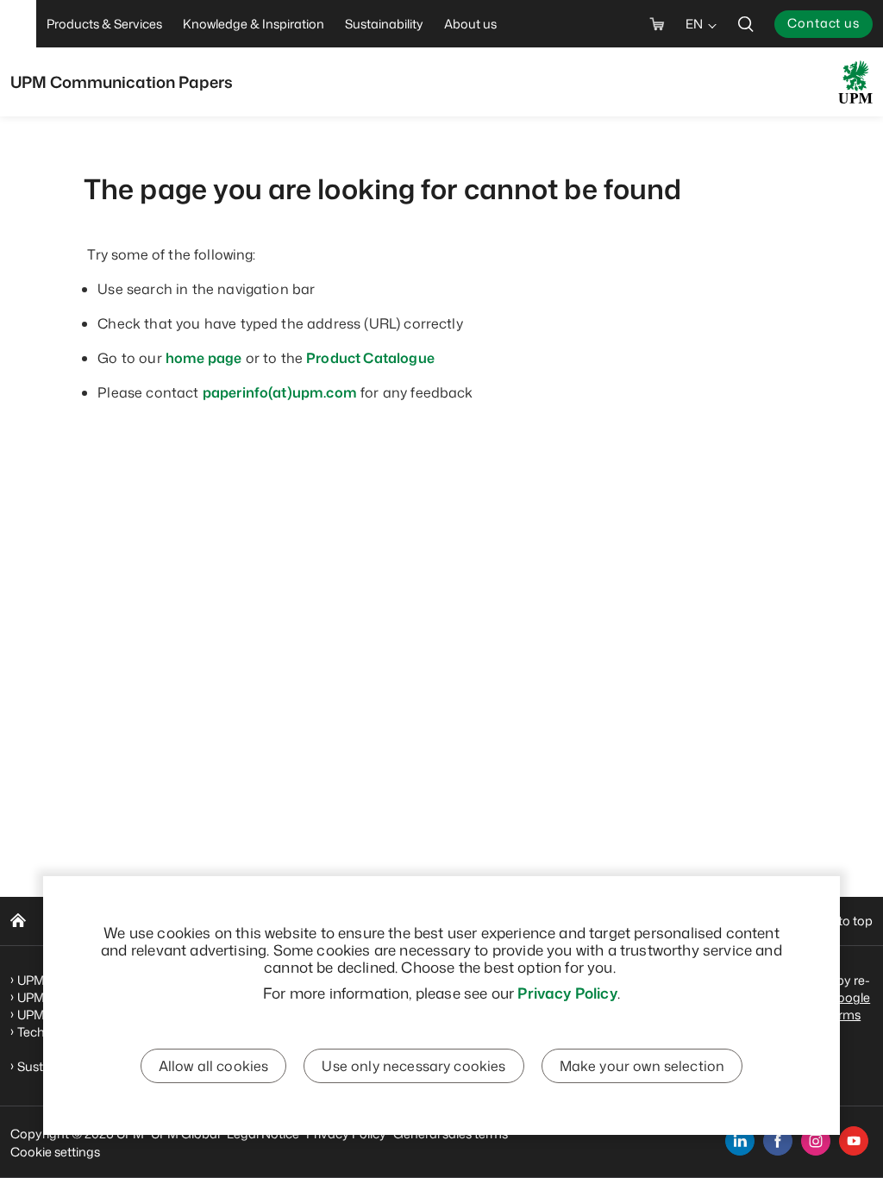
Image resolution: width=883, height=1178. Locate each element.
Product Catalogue (370, 357)
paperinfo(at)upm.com (280, 392)
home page (203, 357)
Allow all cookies (214, 1065)
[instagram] (815, 1141)
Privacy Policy (567, 992)
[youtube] (853, 1141)
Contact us (823, 23)
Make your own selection (642, 1065)
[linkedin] (740, 1141)
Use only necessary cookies (413, 1065)
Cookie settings (55, 1152)
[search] (746, 23)
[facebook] (777, 1141)
